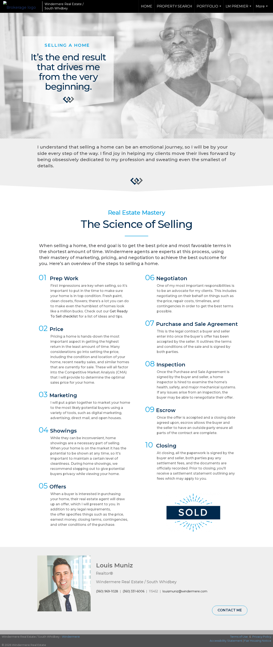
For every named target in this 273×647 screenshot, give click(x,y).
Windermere (71, 636)
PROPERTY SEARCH (174, 6)
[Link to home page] (21, 6)
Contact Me (230, 610)
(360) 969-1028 (107, 591)
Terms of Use (239, 636)
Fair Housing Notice (257, 640)
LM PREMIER (239, 8)
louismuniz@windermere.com (185, 591)
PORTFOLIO (209, 8)
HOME (146, 6)
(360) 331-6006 (133, 591)
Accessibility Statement (226, 640)
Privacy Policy (261, 636)
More (262, 8)
